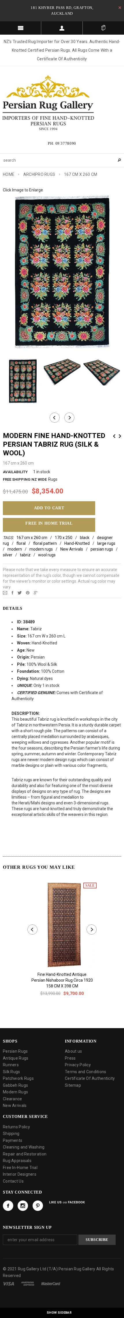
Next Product (120, 436)
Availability (15, 472)
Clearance (12, 1099)
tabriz (25, 555)
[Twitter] (20, 592)
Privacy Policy (78, 1064)
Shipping (11, 1133)
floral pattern (45, 543)
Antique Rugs (15, 1058)
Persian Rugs (15, 1051)
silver (7, 555)
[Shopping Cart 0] (103, 28)
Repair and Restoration (24, 1154)
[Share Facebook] (12, 592)
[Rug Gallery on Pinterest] (38, 1205)
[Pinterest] (27, 592)
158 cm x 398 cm (62, 986)
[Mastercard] (50, 1283)
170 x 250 (63, 537)
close (120, 7)
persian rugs (102, 549)
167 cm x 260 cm (31, 537)
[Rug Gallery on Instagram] (23, 1205)
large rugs (106, 543)
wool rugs (47, 555)
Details (13, 608)
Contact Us (13, 1181)
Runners (11, 1064)
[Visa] (8, 1283)
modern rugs (41, 549)
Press (70, 1058)
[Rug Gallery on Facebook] (8, 1205)
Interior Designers (19, 1174)
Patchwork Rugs (18, 1078)
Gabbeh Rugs (15, 1085)
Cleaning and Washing (24, 1147)
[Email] (5, 592)
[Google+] (35, 592)
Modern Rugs (15, 1092)
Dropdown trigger (61, 28)
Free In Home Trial (49, 523)
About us (73, 1051)
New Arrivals (71, 549)
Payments (12, 1140)
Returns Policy (16, 1127)
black (84, 537)
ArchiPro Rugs (39, 174)
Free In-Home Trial (20, 1167)
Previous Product (114, 436)
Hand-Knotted (77, 543)
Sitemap (73, 1085)
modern (14, 549)
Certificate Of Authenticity (90, 1078)
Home (8, 174)
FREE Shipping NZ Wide (25, 479)
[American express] (27, 1283)
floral (21, 543)
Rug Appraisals (17, 1160)
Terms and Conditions (85, 1071)
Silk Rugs (11, 1071)
